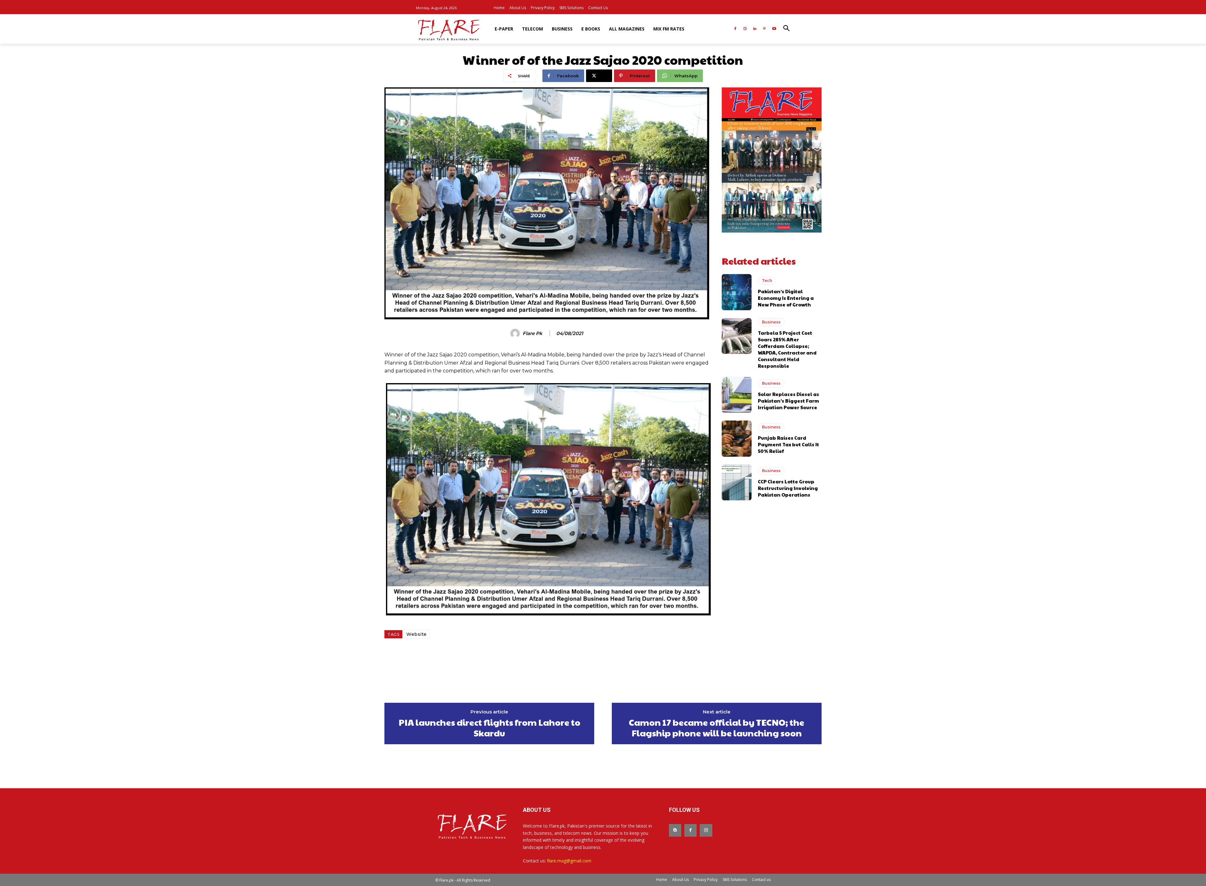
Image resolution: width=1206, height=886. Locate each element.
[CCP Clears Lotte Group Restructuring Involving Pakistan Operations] (737, 482)
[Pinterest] (764, 29)
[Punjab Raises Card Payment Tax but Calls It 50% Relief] (737, 438)
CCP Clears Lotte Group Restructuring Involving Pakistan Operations (788, 488)
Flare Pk (532, 333)
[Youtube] (774, 29)
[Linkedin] (754, 29)
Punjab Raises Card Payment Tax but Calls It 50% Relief (788, 444)
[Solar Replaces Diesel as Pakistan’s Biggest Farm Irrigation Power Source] (737, 395)
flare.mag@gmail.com (569, 861)
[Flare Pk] (516, 333)
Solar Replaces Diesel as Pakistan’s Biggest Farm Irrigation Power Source (788, 400)
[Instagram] (745, 29)
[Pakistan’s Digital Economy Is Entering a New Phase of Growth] (737, 292)
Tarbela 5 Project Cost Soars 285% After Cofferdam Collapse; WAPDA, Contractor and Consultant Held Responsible (787, 349)
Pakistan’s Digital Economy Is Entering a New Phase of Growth (786, 298)
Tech (767, 280)
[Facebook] (735, 29)
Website (416, 634)
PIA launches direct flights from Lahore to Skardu (489, 727)
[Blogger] (675, 830)
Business (771, 322)
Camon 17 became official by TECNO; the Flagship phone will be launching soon (716, 727)
